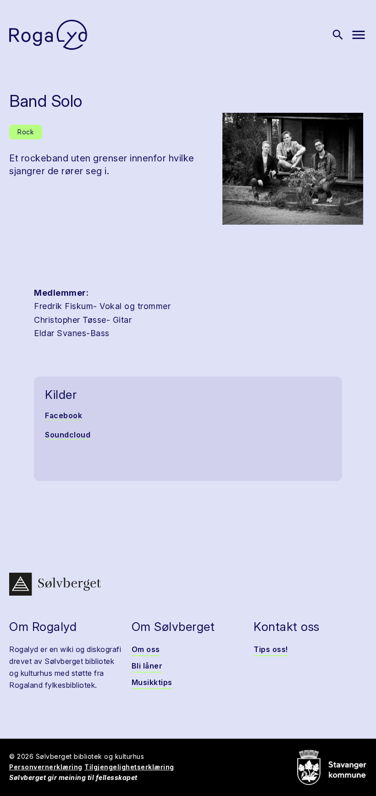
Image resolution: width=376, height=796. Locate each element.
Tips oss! (271, 649)
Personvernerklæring (46, 767)
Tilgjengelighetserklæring (129, 767)
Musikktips (152, 682)
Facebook (63, 415)
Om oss (146, 649)
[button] (292, 168)
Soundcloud (67, 434)
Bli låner (147, 665)
